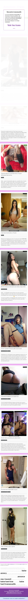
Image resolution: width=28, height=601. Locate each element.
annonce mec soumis (21, 573)
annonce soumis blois (22, 568)
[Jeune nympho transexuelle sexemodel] (14, 327)
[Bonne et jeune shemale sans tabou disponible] (14, 268)
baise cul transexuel (19, 584)
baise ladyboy (7, 576)
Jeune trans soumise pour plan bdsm (10, 438)
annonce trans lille (16, 581)
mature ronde (21, 564)
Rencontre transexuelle (14, 590)
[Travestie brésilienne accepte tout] (14, 381)
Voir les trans (14, 25)
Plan (7, 593)
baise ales (14, 585)
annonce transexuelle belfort (19, 579)
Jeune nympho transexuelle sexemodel (11, 348)
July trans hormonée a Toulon (8, 233)
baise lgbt (13, 579)
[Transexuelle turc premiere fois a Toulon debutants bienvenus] (14, 159)
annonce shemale (18, 574)
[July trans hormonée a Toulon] (14, 212)
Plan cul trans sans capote (8, 546)
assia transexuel (3, 567)
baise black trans (9, 585)
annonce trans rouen (24, 585)
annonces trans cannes (10, 573)
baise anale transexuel (14, 567)
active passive (18, 585)
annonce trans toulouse (14, 568)
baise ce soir (8, 567)
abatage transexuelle (7, 568)
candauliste (21, 598)
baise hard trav (7, 581)
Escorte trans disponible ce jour (9, 489)
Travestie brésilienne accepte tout (9, 396)
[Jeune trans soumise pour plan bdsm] (14, 424)
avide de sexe (13, 574)
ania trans (16, 573)
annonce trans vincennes (13, 576)
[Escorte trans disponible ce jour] (14, 472)
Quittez (14, 28)
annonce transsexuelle (6, 574)
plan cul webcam (11, 564)
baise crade (19, 567)
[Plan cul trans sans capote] (14, 527)
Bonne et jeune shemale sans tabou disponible (13, 286)
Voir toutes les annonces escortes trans (15, 593)
